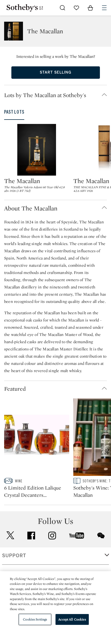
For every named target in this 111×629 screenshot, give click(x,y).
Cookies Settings (35, 619)
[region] (55, 600)
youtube (76, 535)
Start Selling (55, 72)
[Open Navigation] (104, 8)
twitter (10, 535)
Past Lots (14, 112)
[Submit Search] (62, 7)
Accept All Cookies (72, 619)
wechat (101, 535)
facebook (31, 535)
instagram (52, 535)
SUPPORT (14, 556)
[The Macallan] (36, 150)
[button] (57, 95)
